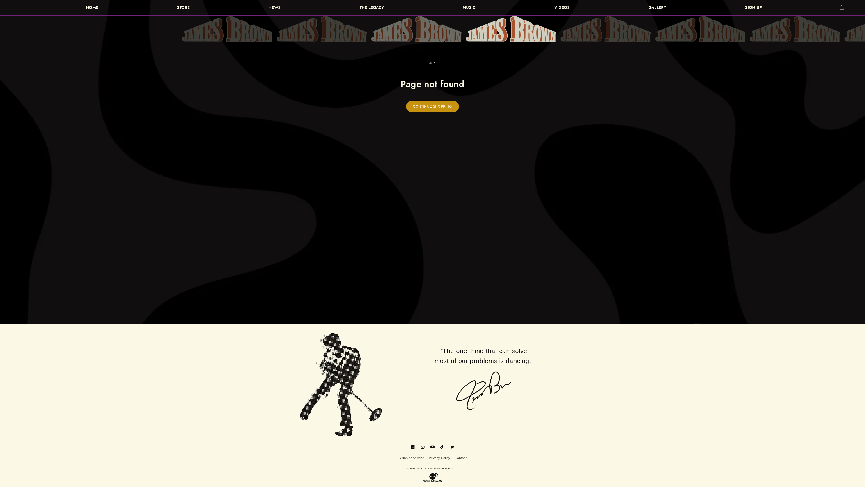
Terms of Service (411, 458)
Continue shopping (432, 106)
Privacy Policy (439, 458)
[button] (851, 7)
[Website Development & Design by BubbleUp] (432, 477)
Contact (461, 458)
